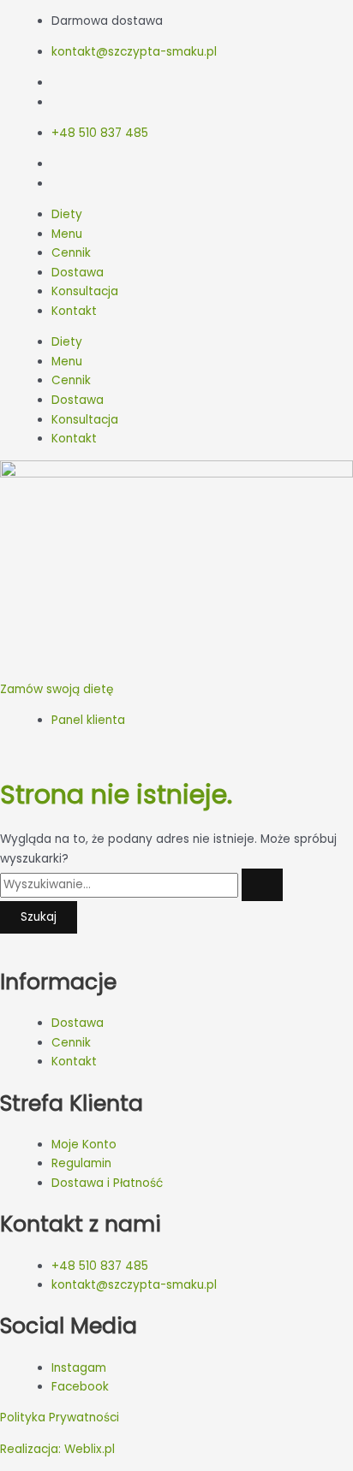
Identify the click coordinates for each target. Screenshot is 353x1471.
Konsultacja (84, 291)
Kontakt (74, 311)
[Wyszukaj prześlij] (262, 885)
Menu (66, 234)
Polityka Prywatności (59, 1417)
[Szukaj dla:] (141, 884)
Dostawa (77, 272)
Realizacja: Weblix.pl (57, 1449)
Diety (66, 214)
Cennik (71, 253)
